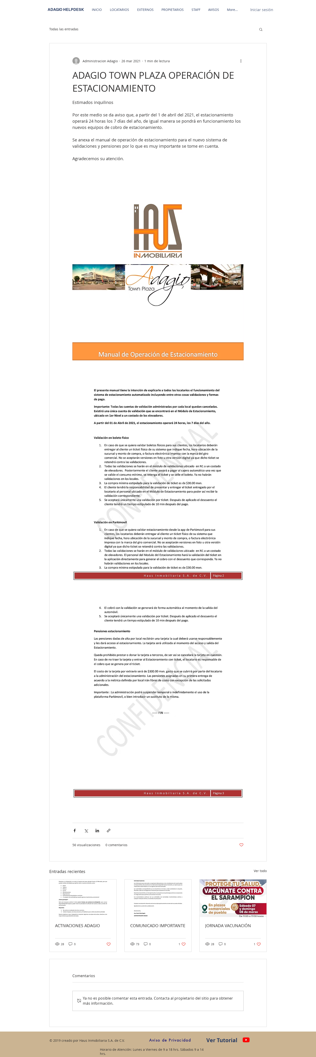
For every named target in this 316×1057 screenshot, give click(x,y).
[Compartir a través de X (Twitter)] (86, 830)
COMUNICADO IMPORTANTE (157, 925)
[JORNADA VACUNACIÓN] (233, 898)
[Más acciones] (241, 61)
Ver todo (260, 871)
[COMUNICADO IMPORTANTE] (158, 898)
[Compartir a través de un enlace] (108, 830)
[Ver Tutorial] (246, 1039)
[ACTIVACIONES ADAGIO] (83, 898)
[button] (261, 29)
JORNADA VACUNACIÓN (228, 925)
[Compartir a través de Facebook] (74, 830)
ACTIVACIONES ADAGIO (77, 925)
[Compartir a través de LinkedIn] (97, 830)
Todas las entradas (63, 29)
